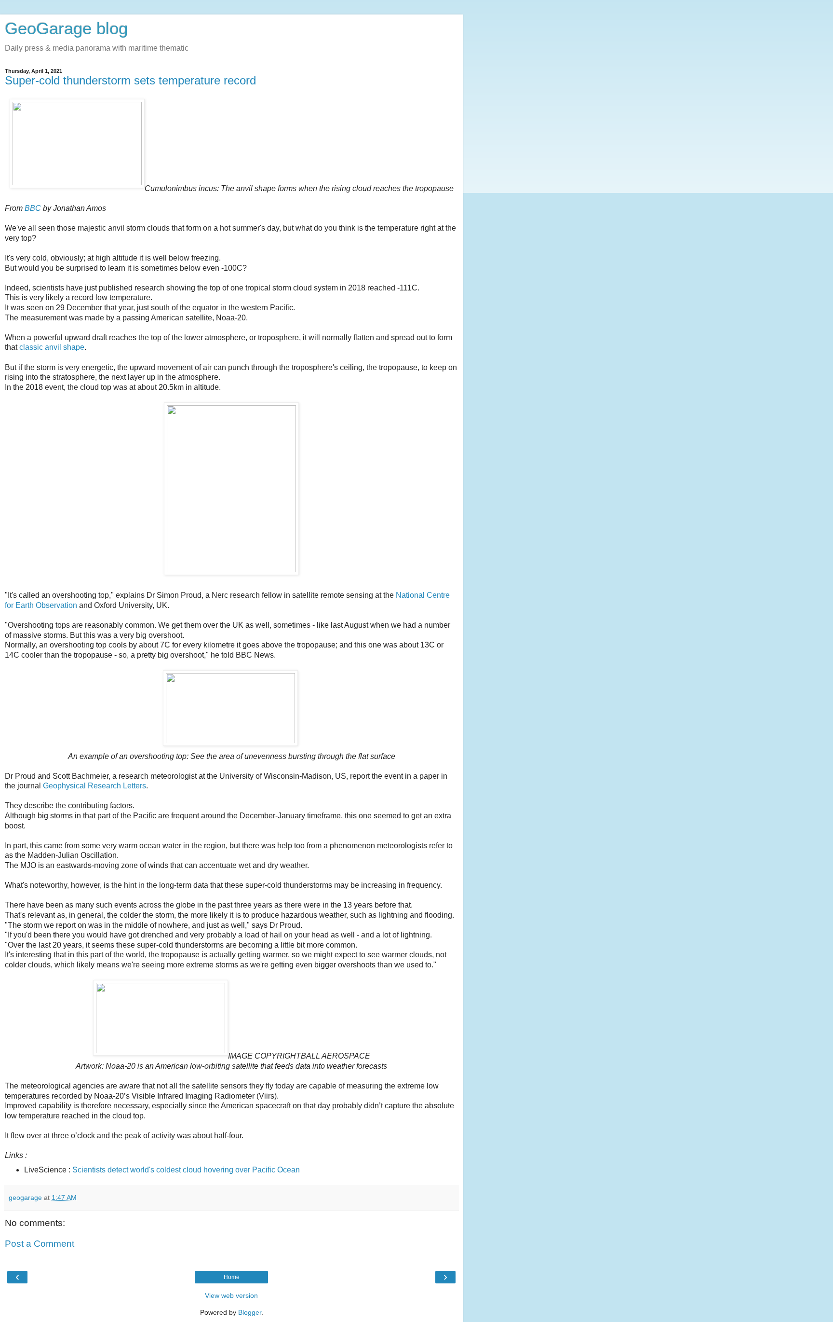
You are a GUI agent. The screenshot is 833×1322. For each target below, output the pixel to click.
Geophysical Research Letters (94, 786)
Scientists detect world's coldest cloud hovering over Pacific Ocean (186, 1170)
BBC (33, 208)
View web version (231, 1295)
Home (232, 1277)
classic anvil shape (51, 347)
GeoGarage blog (66, 28)
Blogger (249, 1312)
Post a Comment (39, 1244)
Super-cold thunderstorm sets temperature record (130, 80)
